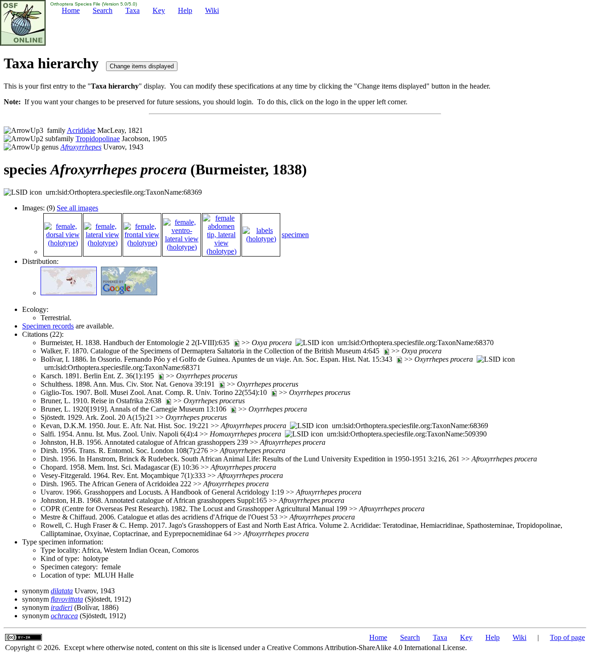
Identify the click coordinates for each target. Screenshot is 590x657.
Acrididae (81, 130)
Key (159, 10)
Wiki (212, 10)
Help (185, 10)
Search (102, 10)
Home (71, 10)
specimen (295, 235)
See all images (77, 208)
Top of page (567, 637)
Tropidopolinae (98, 139)
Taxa (132, 10)
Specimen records (48, 326)
